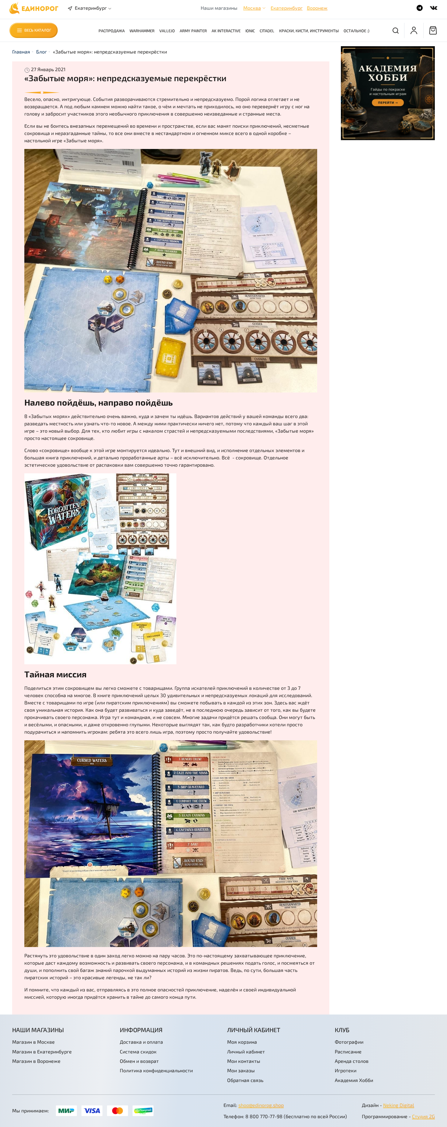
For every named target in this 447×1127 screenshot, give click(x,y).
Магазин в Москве (33, 1042)
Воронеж (317, 8)
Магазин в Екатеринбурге (42, 1051)
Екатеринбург (287, 8)
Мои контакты (243, 1061)
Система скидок (138, 1051)
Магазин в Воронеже (36, 1061)
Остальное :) (356, 30)
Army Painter (193, 30)
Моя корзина (242, 1042)
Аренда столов (352, 1061)
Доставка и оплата (141, 1042)
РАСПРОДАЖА (112, 30)
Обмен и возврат (139, 1061)
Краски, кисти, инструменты (309, 30)
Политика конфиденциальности (156, 1070)
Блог (41, 51)
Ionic (250, 30)
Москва (252, 8)
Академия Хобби (354, 1080)
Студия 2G (423, 1116)
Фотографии (349, 1042)
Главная (21, 51)
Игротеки (345, 1070)
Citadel (267, 30)
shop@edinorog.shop (261, 1105)
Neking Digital (398, 1105)
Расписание (348, 1051)
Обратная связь (245, 1080)
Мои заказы (241, 1070)
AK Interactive (226, 30)
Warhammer (142, 30)
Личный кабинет (246, 1051)
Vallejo (167, 30)
